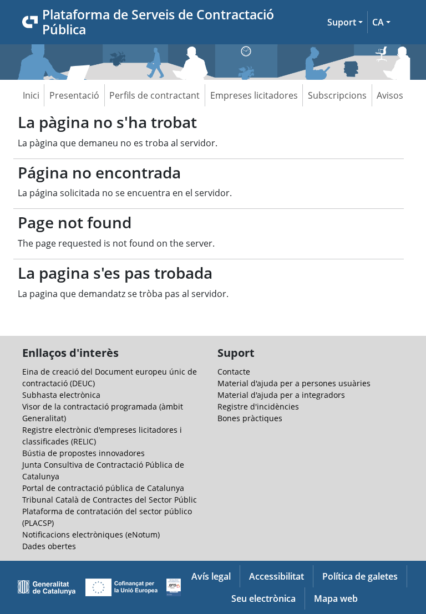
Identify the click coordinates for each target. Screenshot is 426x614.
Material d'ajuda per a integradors (281, 395)
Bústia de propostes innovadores (83, 453)
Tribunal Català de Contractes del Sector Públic (109, 499)
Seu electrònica (263, 598)
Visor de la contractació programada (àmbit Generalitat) (102, 412)
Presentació (74, 95)
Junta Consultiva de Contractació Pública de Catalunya (103, 470)
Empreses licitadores (254, 95)
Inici (31, 95)
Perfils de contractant (154, 95)
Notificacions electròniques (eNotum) (91, 534)
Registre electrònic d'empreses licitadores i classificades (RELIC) (102, 435)
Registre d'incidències (258, 406)
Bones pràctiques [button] (249, 418)
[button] (345, 22)
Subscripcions (337, 95)
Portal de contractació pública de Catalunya (103, 488)
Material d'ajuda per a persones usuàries (294, 383)
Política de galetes (360, 576)
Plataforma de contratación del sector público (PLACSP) (107, 517)
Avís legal (211, 576)
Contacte (233, 371)
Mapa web (336, 598)
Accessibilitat (276, 576)
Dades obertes (49, 546)
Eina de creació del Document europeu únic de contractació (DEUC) (109, 377)
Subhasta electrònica (61, 395)
